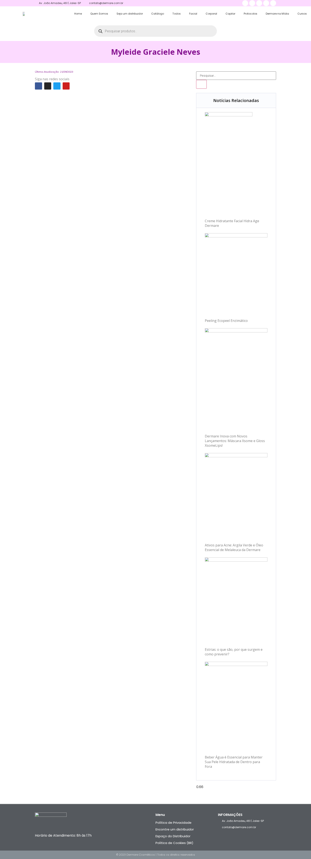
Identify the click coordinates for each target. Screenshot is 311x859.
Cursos (302, 13)
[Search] (201, 84)
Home (78, 13)
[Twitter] (57, 86)
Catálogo (157, 13)
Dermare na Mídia (277, 13)
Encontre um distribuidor (175, 829)
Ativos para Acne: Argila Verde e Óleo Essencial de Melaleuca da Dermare (234, 547)
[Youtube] (66, 86)
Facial (193, 13)
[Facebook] (38, 86)
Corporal (211, 13)
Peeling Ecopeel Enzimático (226, 320)
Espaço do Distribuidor (173, 836)
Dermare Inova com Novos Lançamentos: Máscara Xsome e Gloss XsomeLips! (235, 441)
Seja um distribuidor (130, 13)
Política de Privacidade (173, 822)
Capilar (230, 13)
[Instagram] (47, 86)
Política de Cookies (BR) (174, 843)
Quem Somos (99, 13)
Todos (176, 13)
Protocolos (250, 13)
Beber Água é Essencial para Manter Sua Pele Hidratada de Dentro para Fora (234, 762)
